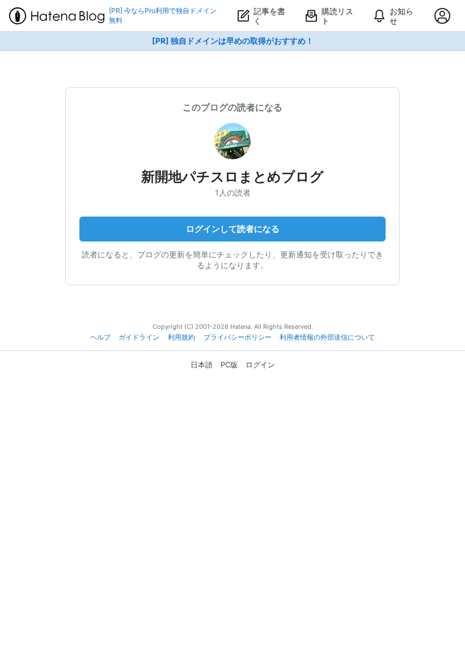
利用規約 (181, 337)
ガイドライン (139, 337)
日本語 (202, 364)
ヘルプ (100, 337)
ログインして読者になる (233, 228)
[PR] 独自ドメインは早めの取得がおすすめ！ (233, 40)
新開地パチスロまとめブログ (232, 176)
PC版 (229, 364)
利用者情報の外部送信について (327, 337)
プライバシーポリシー (238, 337)
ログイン (260, 364)
